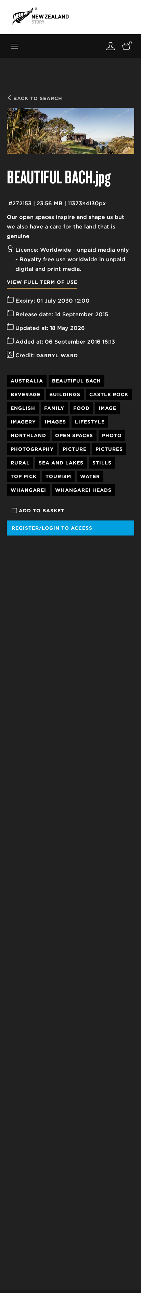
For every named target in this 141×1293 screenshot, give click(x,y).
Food (81, 408)
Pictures (109, 449)
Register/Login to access (52, 528)
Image (107, 408)
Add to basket (41, 510)
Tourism (58, 476)
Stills (102, 462)
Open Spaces (74, 435)
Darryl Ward (57, 355)
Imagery (23, 422)
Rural (20, 462)
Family (54, 408)
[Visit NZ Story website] (40, 16)
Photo (112, 435)
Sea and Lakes (61, 462)
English (23, 408)
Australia (27, 381)
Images (55, 422)
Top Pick (24, 476)
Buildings (64, 394)
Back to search (37, 98)
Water (90, 476)
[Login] (110, 46)
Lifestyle (90, 422)
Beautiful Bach (76, 381)
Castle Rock (108, 394)
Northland (28, 435)
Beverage (25, 394)
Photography (32, 449)
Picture (75, 449)
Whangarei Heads (83, 490)
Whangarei (28, 490)
